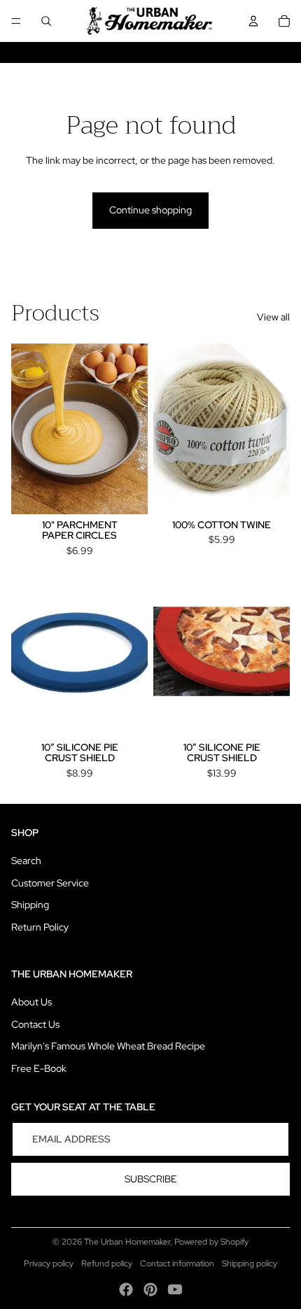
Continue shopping (150, 210)
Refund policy (106, 1263)
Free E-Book (38, 1068)
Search (26, 860)
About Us (31, 1002)
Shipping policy (249, 1263)
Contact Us (35, 1024)
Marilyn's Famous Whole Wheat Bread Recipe (108, 1046)
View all (273, 317)
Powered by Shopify (211, 1241)
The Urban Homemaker (127, 1241)
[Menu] (16, 21)
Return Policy (40, 927)
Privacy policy (49, 1263)
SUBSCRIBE (151, 1179)
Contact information (177, 1263)
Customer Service (50, 883)
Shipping (30, 904)
